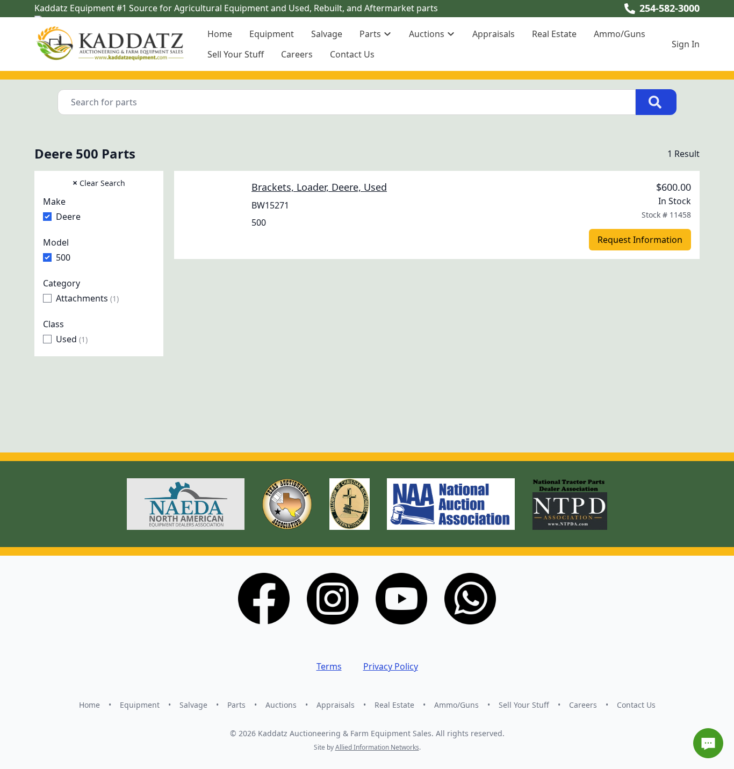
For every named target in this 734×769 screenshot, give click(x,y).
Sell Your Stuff (235, 54)
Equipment (271, 34)
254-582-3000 (669, 8)
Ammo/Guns (619, 34)
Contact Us (352, 54)
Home (219, 34)
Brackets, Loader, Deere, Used (319, 187)
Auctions (281, 705)
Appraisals (493, 34)
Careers (297, 54)
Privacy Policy (390, 666)
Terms (329, 666)
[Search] (656, 102)
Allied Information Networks (377, 747)
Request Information (640, 240)
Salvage (326, 34)
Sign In (686, 44)
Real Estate (554, 34)
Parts (236, 705)
